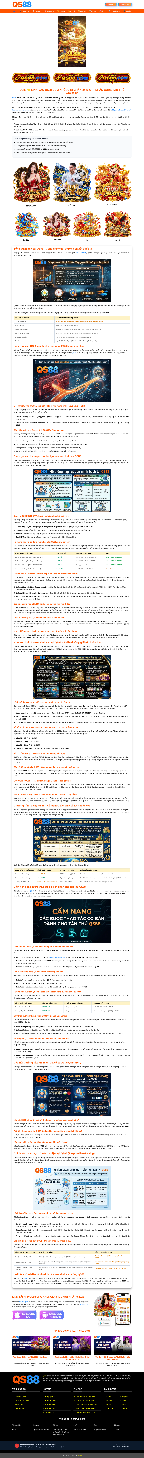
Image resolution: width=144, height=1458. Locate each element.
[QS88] (22, 4)
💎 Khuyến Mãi (114, 11)
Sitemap (79, 1455)
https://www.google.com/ (20, 110)
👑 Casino (61, 11)
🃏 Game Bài (37, 11)
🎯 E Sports (49, 11)
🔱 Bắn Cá (82, 11)
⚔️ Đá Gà (92, 11)
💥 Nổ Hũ (71, 11)
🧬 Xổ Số (102, 11)
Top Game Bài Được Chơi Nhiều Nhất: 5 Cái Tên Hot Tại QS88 (72, 1358)
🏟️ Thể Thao (24, 11)
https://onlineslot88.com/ (57, 957)
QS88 (14, 11)
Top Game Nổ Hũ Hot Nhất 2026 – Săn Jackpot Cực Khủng (31, 1358)
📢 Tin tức (127, 11)
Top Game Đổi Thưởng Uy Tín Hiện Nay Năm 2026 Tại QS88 (113, 1358)
